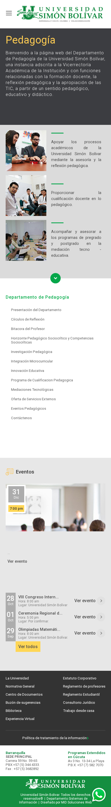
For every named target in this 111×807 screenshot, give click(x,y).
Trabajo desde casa (78, 711)
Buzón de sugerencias (23, 703)
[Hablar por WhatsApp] (99, 795)
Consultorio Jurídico (79, 703)
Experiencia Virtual (20, 719)
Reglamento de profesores (84, 686)
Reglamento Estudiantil (81, 694)
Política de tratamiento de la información (54, 738)
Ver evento (85, 600)
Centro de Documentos (24, 694)
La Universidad (17, 678)
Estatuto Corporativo (79, 678)
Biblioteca (14, 711)
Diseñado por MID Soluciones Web (66, 802)
